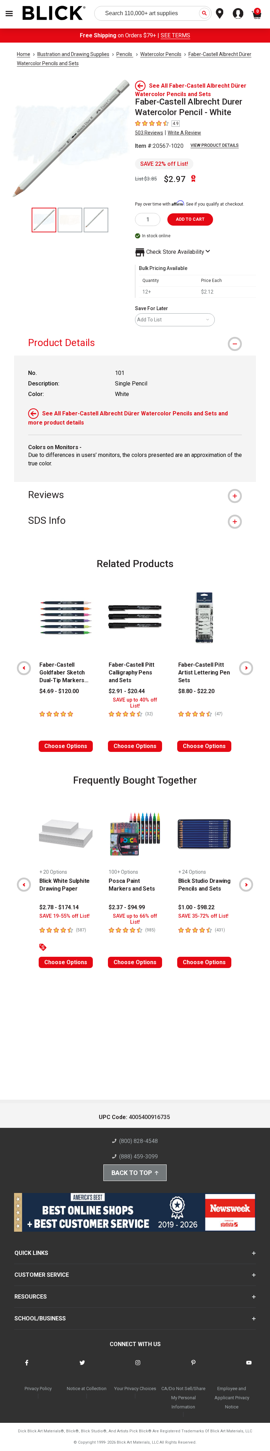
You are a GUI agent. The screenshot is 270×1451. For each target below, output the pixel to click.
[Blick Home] (54, 13)
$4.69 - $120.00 (59, 691)
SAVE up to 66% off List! (135, 919)
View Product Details (215, 145)
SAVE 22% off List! (164, 164)
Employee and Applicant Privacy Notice (231, 1397)
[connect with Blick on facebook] (27, 1367)
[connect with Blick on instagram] (138, 1367)
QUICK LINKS (31, 1253)
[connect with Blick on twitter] (82, 1367)
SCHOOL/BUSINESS (40, 1318)
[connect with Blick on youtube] (249, 1367)
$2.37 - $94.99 (127, 907)
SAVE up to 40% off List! (135, 703)
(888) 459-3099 (138, 1156)
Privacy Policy (38, 1388)
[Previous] (24, 668)
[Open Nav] (9, 13)
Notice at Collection (87, 1388)
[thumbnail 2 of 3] (70, 220)
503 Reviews (149, 133)
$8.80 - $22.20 (196, 691)
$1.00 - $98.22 (196, 907)
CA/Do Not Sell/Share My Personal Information (183, 1397)
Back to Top (131, 1172)
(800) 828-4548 (138, 1141)
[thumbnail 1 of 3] (44, 220)
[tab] (135, 343)
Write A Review (184, 133)
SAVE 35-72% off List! (203, 916)
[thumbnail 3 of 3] (96, 220)
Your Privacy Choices (135, 1388)
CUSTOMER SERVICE (41, 1274)
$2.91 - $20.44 (127, 691)
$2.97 (175, 179)
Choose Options (65, 746)
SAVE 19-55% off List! (64, 916)
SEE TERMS (175, 35)
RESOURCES (30, 1296)
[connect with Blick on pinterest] (193, 1367)
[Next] (246, 668)
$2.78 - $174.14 (59, 907)
